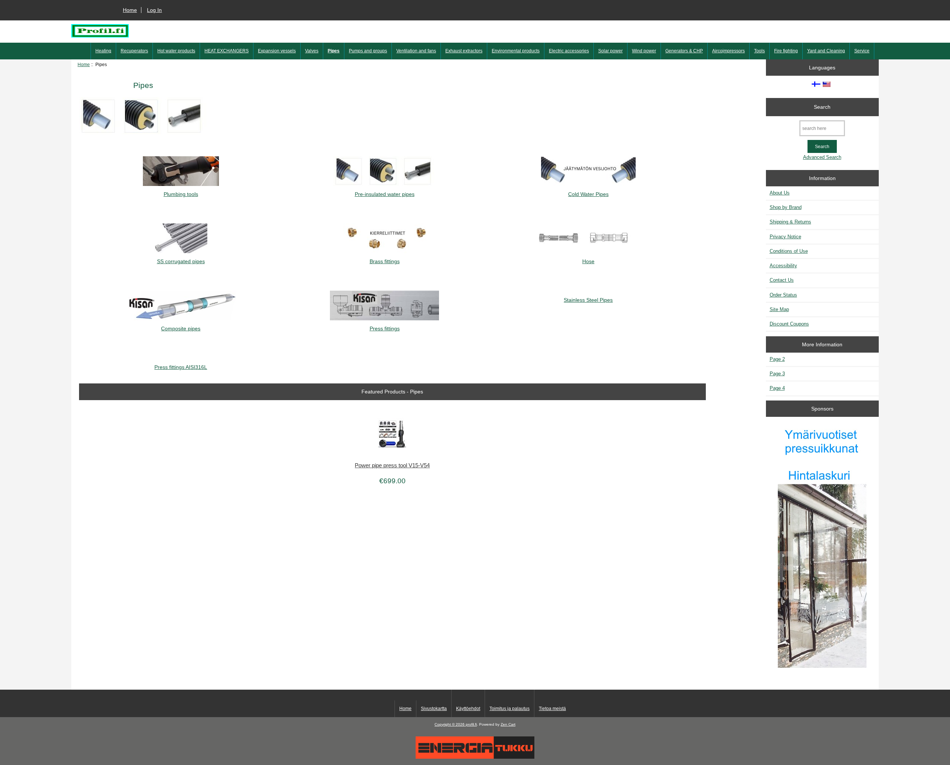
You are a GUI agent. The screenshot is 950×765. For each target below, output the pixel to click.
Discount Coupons (789, 324)
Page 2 (777, 359)
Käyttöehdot (468, 708)
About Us (780, 193)
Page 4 (777, 388)
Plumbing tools (181, 194)
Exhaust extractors (463, 50)
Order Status (783, 295)
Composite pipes (180, 328)
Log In (154, 10)
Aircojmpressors (728, 50)
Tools (759, 50)
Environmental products (516, 50)
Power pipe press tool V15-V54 (392, 465)
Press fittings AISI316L (180, 367)
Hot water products (176, 50)
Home (130, 10)
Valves (311, 50)
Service (861, 50)
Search (822, 107)
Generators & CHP (684, 50)
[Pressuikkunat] (822, 546)
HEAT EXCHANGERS (226, 50)
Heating (103, 50)
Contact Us (782, 280)
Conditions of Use (789, 251)
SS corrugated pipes (181, 261)
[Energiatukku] (475, 757)
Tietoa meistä (552, 708)
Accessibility (783, 265)
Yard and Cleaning (826, 50)
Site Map (779, 309)
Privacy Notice (785, 236)
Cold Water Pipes (588, 194)
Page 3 (777, 373)
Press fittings (385, 328)
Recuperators (134, 50)
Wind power (644, 50)
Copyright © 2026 (450, 724)
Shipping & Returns (790, 222)
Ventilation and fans (416, 50)
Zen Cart (508, 724)
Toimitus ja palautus (509, 708)
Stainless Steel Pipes (588, 300)
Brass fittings (385, 261)
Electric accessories (569, 50)
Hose (588, 261)
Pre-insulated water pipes (385, 194)
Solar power (610, 50)
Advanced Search (822, 157)
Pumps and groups (368, 50)
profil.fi (471, 724)
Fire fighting (786, 50)
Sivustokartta (434, 708)
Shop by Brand (786, 207)
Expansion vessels (277, 50)
